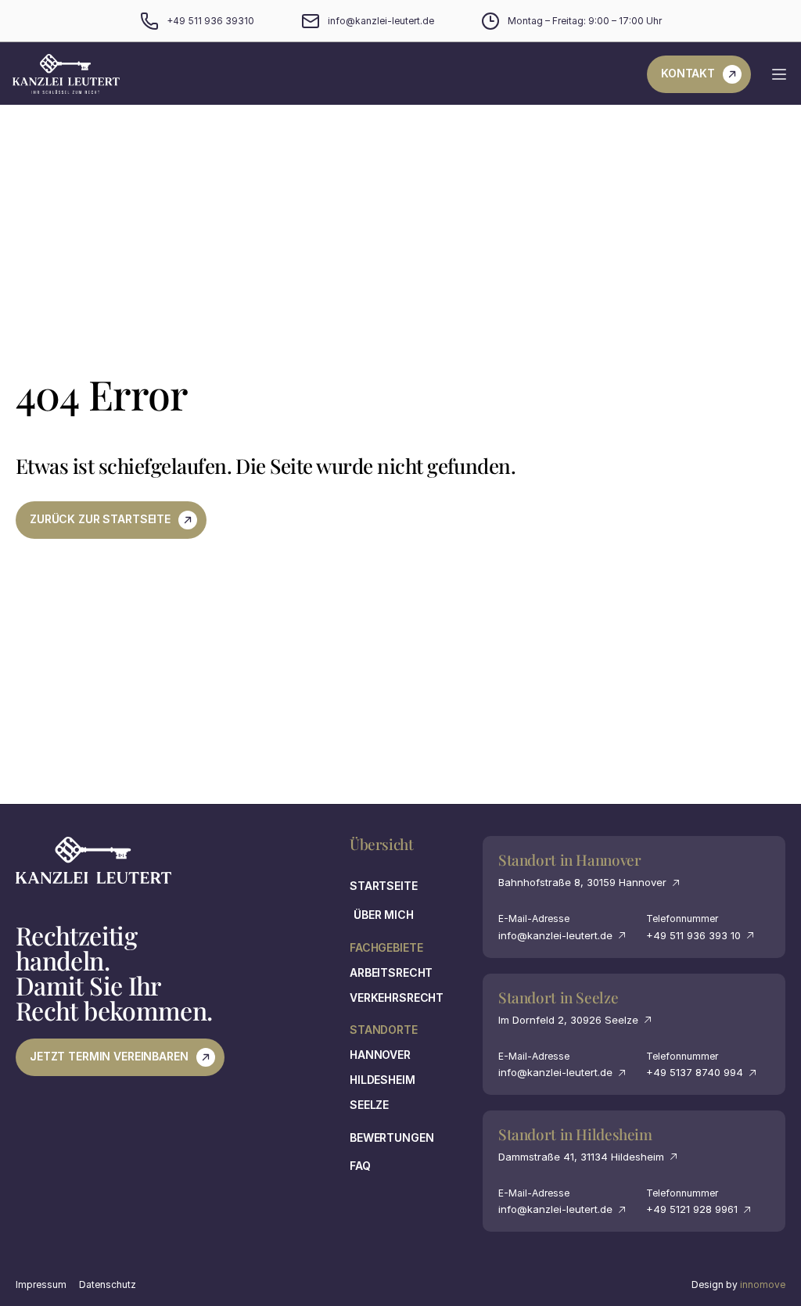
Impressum (41, 1284)
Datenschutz (107, 1284)
